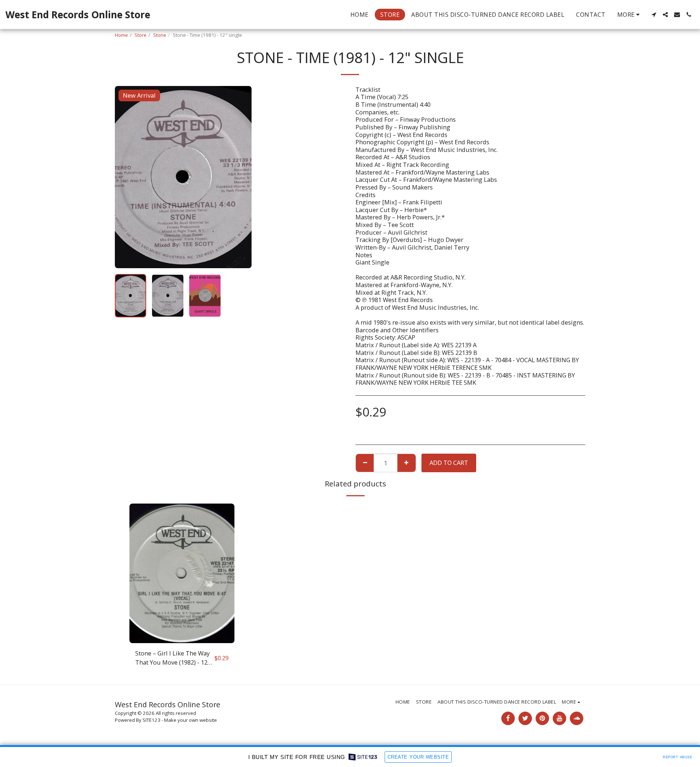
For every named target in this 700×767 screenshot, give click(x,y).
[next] (240, 177)
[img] (181, 573)
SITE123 (151, 720)
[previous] (126, 177)
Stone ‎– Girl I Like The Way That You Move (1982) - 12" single (172, 658)
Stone (159, 35)
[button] (653, 14)
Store (141, 35)
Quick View (182, 639)
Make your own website (190, 720)
